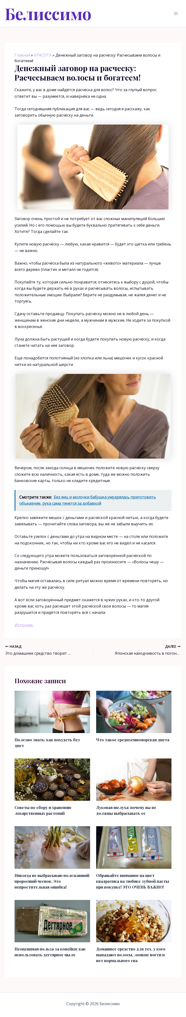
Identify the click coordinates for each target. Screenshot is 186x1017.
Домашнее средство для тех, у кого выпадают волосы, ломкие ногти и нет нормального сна (130, 954)
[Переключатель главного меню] (175, 13)
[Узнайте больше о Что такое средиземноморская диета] (134, 711)
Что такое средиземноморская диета (132, 739)
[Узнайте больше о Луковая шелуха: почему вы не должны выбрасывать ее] (134, 779)
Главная (22, 55)
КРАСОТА (43, 55)
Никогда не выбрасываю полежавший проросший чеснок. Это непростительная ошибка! (52, 881)
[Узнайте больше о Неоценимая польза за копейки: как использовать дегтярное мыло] (52, 920)
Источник (24, 625)
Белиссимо (48, 13)
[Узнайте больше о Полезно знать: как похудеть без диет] (52, 711)
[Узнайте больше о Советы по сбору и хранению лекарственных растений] (52, 779)
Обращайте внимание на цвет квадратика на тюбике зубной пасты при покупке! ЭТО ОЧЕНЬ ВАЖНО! (132, 881)
